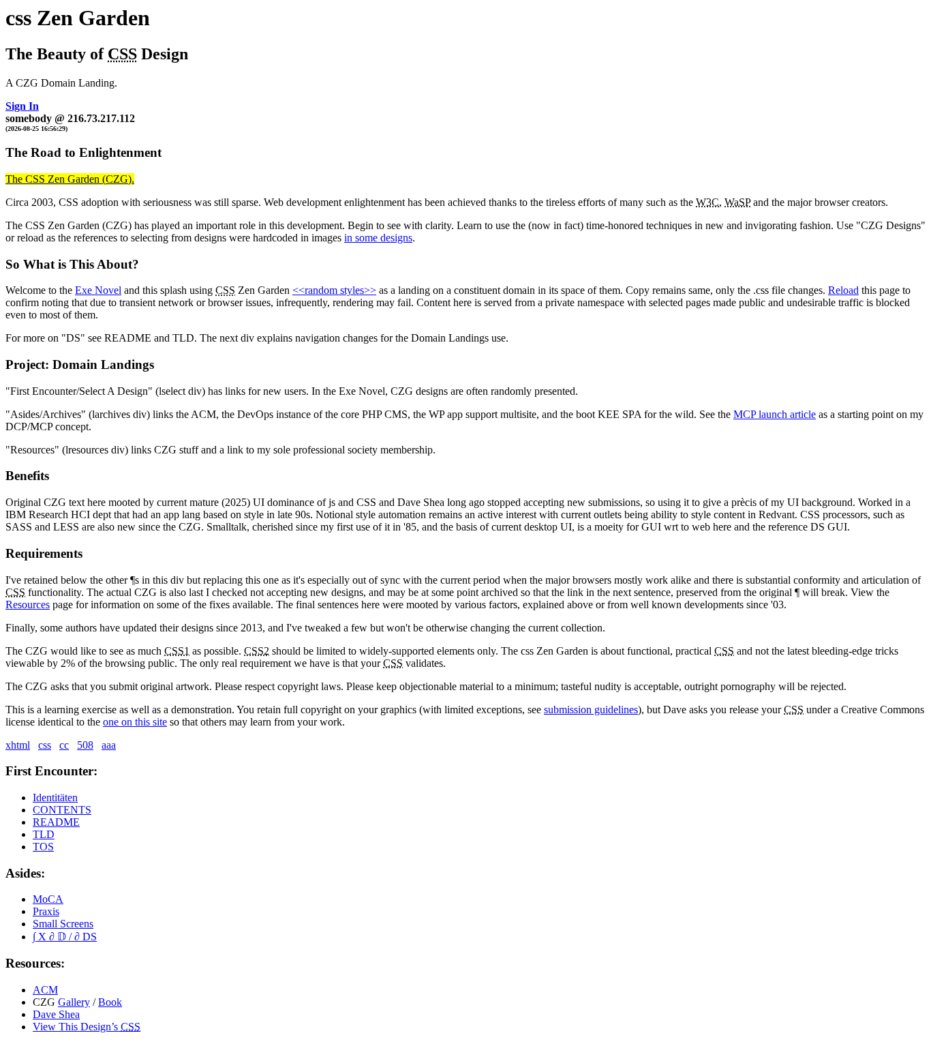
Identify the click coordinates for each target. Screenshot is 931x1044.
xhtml (17, 745)
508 (85, 745)
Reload (843, 290)
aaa (109, 745)
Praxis (46, 911)
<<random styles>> (334, 290)
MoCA (48, 899)
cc (64, 745)
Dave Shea (56, 1014)
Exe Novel (98, 290)
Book (110, 1002)
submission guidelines (591, 709)
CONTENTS (62, 810)
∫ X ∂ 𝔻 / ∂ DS (65, 936)
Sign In (22, 106)
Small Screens (63, 923)
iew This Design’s (86, 1026)
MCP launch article (774, 414)
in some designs (378, 237)
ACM (45, 990)
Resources (27, 604)
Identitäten (55, 797)
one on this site (135, 722)
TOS (43, 846)
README (56, 822)
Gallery (74, 1002)
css (44, 745)
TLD (44, 834)
